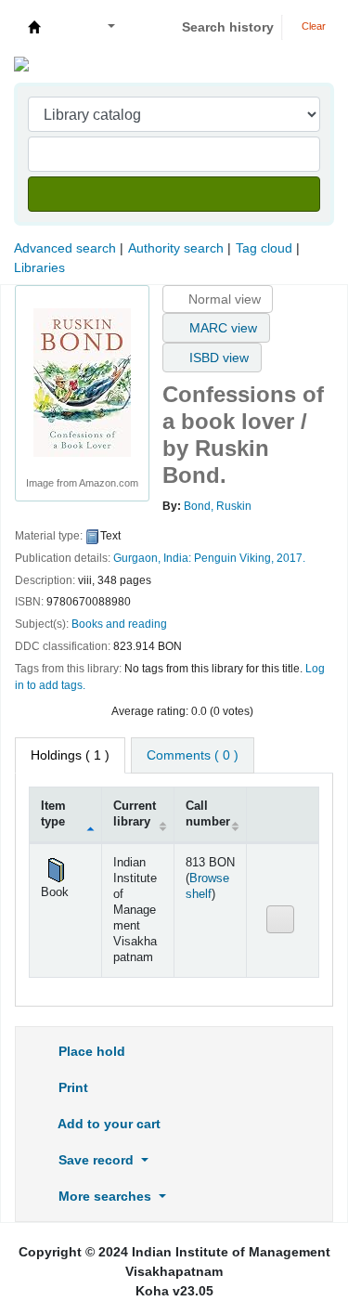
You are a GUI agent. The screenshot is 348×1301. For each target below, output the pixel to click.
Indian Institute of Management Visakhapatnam (34, 26)
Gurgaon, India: (152, 558)
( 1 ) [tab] (70, 755)
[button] (66, 27)
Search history (228, 27)
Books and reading (119, 624)
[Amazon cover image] (82, 381)
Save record (96, 1159)
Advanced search (65, 248)
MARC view (221, 327)
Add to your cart (108, 1123)
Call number (208, 814)
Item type (53, 814)
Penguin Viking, (234, 558)
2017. (291, 558)
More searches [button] (105, 1196)
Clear (312, 26)
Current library (134, 814)
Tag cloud (264, 248)
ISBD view (217, 357)
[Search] (174, 194)
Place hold (90, 1051)
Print (71, 1087)
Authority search (176, 248)
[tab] (192, 755)
